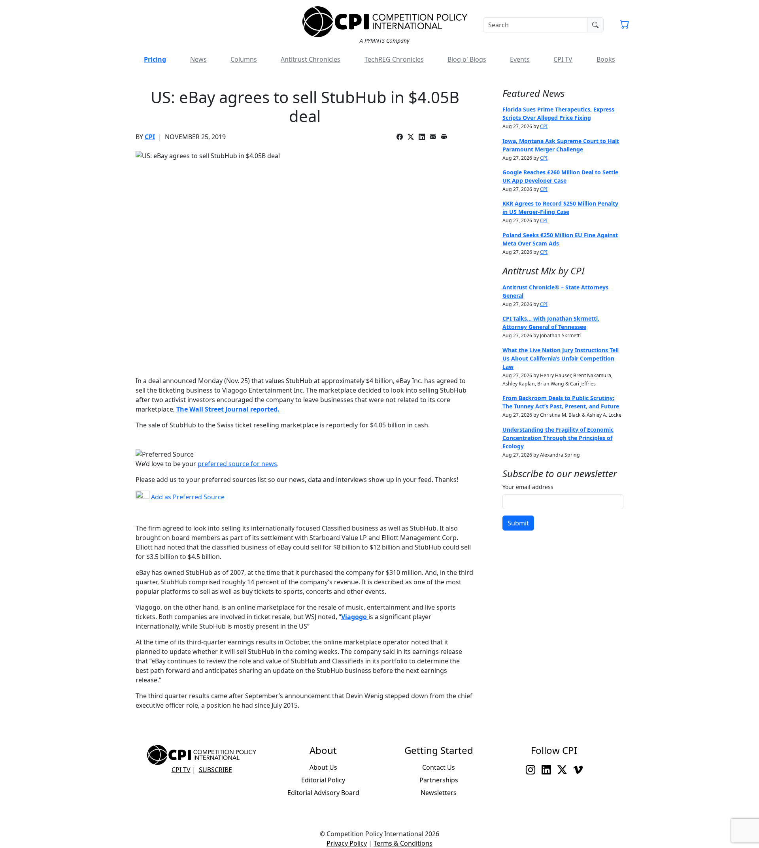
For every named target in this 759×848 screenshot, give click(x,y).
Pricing (155, 59)
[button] (624, 25)
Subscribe (215, 769)
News (198, 59)
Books (606, 59)
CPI (150, 136)
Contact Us (438, 767)
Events (520, 59)
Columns (243, 59)
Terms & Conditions (403, 843)
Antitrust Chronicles (310, 59)
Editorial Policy (323, 780)
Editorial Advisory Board (323, 792)
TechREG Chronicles (394, 59)
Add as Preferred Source (187, 497)
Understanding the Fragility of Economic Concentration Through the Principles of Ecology (558, 438)
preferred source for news (237, 463)
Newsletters (439, 792)
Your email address (527, 487)
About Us (323, 767)
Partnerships (438, 780)
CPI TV (562, 59)
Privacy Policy (347, 843)
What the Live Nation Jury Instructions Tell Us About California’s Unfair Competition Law (560, 358)
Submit (518, 523)
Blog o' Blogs (466, 59)
